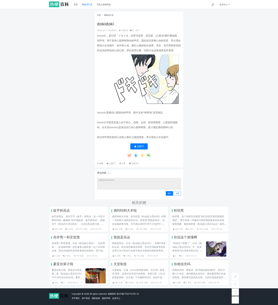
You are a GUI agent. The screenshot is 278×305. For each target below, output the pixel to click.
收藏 (100, 163)
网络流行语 (87, 4)
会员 (223, 4)
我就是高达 (122, 237)
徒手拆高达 (61, 210)
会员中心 (116, 298)
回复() (134, 163)
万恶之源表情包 (104, 4)
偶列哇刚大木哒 (125, 210)
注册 (177, 193)
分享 (123, 163)
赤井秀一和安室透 (66, 237)
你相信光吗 (182, 264)
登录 (169, 193)
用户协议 (86, 298)
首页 (76, 4)
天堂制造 (120, 264)
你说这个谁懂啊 (185, 237)
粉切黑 (179, 210)
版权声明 (106, 298)
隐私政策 (96, 298)
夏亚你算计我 (63, 264)
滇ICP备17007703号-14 (128, 294)
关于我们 (76, 298)
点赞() (140, 146)
